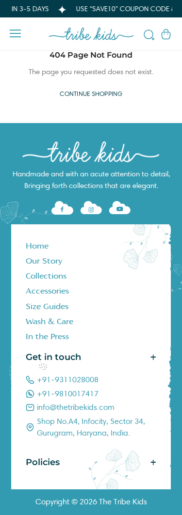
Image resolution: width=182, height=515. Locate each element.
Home (37, 246)
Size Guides (47, 307)
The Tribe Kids (123, 501)
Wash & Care (49, 322)
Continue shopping (91, 94)
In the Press (47, 337)
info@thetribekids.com (76, 407)
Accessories (47, 291)
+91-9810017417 (68, 393)
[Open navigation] (15, 33)
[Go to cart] (166, 33)
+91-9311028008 (68, 379)
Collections (46, 276)
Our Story (44, 261)
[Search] (149, 36)
